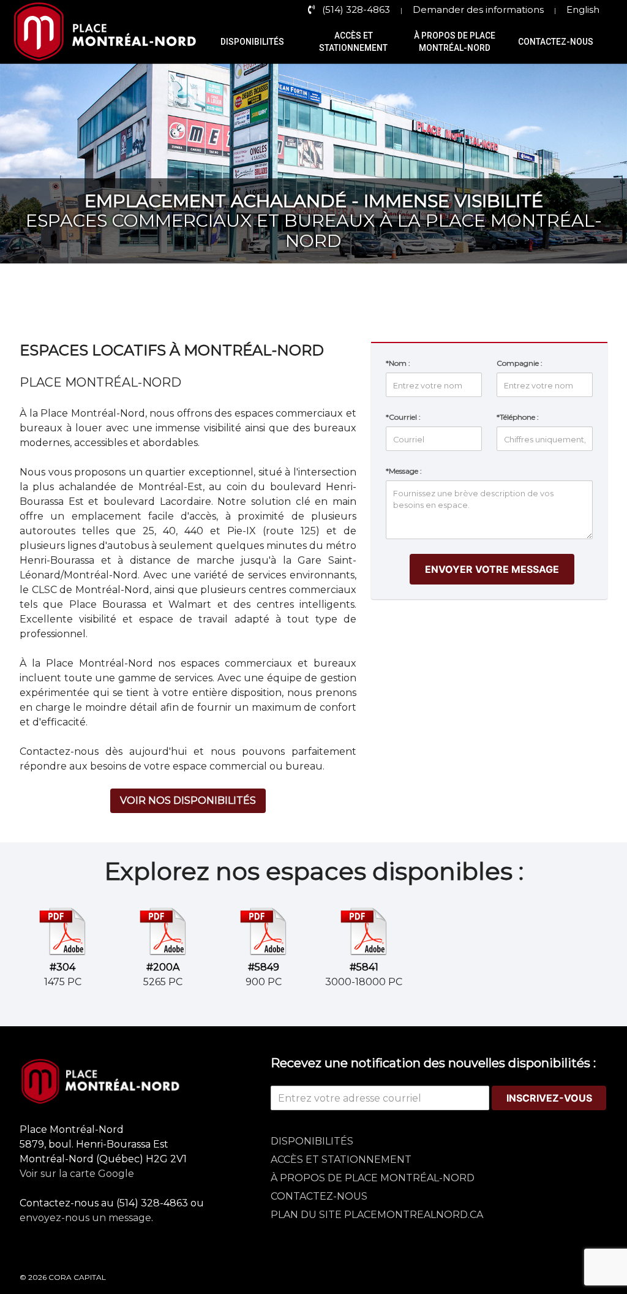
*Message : (404, 470)
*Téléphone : (518, 417)
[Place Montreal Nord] (138, 1082)
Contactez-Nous (555, 42)
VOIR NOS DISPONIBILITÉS (188, 800)
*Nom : (398, 363)
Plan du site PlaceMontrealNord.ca (377, 1214)
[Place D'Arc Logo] (110, 42)
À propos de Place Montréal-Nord (454, 42)
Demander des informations (478, 9)
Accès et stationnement (353, 42)
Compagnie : (520, 363)
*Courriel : (403, 417)
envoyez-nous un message (85, 1218)
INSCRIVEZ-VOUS (549, 1098)
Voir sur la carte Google (77, 1173)
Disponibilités (252, 42)
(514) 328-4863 (356, 9)
